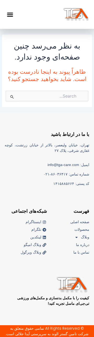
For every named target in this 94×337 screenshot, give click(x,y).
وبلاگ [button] (85, 237)
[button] (10, 14)
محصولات (81, 229)
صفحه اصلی (79, 222)
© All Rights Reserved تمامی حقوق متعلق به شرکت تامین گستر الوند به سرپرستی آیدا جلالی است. (47, 331)
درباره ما (82, 245)
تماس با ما (81, 252)
